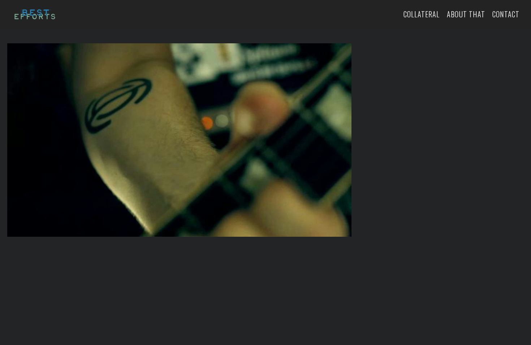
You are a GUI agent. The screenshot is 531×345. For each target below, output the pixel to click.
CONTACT (505, 14)
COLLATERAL (421, 14)
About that (466, 14)
